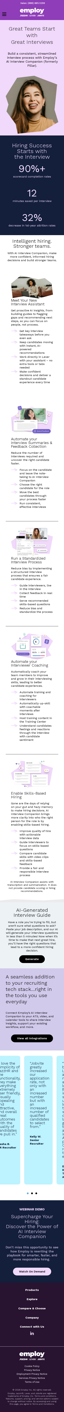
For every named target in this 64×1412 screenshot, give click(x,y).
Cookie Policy (32, 1366)
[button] (28, 1193)
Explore (32, 1299)
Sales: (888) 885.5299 (32, 3)
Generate (32, 959)
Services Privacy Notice (32, 1378)
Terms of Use (32, 1382)
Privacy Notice (32, 1370)
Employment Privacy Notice (32, 1374)
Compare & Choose (32, 1308)
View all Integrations (32, 1038)
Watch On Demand (32, 1271)
